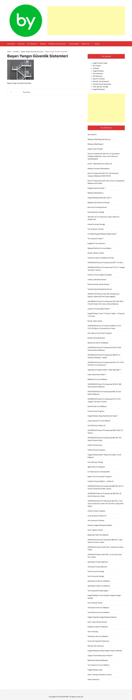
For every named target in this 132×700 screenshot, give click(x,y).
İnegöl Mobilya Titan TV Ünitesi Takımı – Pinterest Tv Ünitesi (106, 314)
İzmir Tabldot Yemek (95, 530)
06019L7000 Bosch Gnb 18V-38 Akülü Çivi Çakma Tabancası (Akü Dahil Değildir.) (103, 295)
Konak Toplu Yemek (95, 321)
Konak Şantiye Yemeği (96, 212)
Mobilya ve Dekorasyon (57, 44)
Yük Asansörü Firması (96, 229)
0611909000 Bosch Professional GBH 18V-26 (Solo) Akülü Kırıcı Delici (104, 494)
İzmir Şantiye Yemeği (100, 87)
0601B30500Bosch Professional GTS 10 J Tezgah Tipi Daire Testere (106, 268)
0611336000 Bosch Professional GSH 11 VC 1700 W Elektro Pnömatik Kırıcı (106, 363)
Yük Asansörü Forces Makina (98, 665)
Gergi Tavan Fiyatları (95, 149)
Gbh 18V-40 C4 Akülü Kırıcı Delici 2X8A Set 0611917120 (103, 218)
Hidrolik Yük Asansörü (101, 81)
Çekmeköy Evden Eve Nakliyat (99, 581)
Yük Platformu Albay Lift (97, 425)
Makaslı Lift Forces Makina (97, 379)
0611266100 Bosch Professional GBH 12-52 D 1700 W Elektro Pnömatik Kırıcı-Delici (104, 327)
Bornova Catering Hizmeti (97, 207)
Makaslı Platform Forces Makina (99, 248)
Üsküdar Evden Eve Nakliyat (98, 636)
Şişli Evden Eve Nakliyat (96, 467)
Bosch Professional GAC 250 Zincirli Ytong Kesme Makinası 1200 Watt (106, 182)
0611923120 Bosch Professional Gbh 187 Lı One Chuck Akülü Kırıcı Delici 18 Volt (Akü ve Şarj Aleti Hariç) (105, 503)
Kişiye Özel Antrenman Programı (99, 476)
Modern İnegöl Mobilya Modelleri (100, 525)
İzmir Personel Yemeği (96, 571)
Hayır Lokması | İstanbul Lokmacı (100, 674)
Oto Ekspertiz (32, 44)
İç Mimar (96, 68)
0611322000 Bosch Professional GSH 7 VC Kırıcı (105, 262)
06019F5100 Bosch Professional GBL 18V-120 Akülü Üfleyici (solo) (104, 439)
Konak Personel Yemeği (96, 224)
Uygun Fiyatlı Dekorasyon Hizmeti (100, 655)
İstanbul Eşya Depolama (102, 84)
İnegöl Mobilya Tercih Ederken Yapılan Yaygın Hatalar (104, 596)
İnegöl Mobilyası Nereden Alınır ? (100, 198)
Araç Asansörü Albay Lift (97, 516)
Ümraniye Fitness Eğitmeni (97, 567)
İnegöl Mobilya (98, 71)
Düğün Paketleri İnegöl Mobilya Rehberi (102, 617)
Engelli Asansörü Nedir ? (97, 188)
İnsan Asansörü (93, 679)
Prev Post (26, 92)
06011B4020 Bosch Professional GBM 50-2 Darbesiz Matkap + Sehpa (104, 356)
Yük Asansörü (98, 73)
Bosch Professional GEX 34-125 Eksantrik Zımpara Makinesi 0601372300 (103, 174)
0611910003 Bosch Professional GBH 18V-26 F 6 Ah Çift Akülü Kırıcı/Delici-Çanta (105, 487)
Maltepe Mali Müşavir (95, 144)
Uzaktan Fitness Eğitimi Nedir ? (99, 309)
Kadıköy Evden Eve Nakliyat (98, 627)
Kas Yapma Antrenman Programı (100, 333)
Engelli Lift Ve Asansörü (96, 243)
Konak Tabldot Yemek (96, 253)
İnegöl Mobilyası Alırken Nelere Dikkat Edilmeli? (105, 651)
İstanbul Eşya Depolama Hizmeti (100, 289)
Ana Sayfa (11, 44)
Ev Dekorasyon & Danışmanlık (99, 472)
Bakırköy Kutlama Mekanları (98, 660)
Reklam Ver (85, 44)
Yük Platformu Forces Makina (98, 612)
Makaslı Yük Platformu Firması (99, 202)
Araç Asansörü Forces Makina (99, 421)
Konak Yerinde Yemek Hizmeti (98, 284)
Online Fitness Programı (96, 450)
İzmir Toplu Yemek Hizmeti (97, 622)
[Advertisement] (86, 20)
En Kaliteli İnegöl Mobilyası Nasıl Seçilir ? (102, 234)
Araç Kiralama (74, 44)
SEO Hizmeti (92, 134)
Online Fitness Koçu (95, 445)
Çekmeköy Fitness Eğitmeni (98, 562)
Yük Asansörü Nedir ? (96, 239)
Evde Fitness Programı (96, 411)
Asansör (43, 44)
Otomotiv (21, 44)
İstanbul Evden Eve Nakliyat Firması (101, 258)
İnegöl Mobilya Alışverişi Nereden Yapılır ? (103, 416)
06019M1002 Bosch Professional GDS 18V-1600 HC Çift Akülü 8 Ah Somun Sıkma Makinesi (105, 302)
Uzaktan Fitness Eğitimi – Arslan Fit (101, 481)
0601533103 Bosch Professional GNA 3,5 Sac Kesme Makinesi (104, 392)
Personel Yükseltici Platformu (98, 641)
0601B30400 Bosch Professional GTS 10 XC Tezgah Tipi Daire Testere (104, 400)
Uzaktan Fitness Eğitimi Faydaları (100, 275)
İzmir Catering (93, 631)
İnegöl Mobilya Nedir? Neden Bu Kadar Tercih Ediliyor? (104, 456)
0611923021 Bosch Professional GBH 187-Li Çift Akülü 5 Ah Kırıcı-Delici (105, 541)
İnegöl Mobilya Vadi (95, 670)
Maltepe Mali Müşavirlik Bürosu (99, 139)
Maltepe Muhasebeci (95, 193)
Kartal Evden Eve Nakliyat (97, 406)
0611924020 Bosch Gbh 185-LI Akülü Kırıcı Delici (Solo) (105, 548)
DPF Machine (97, 76)
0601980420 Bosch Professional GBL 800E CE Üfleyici (105, 431)
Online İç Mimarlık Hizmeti (97, 280)
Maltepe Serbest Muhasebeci (99, 168)
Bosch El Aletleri (99, 79)
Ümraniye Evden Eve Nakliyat (98, 608)
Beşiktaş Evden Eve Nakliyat (98, 535)
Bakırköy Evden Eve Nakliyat (98, 343)
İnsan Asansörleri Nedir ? (97, 374)
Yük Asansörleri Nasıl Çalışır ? (98, 591)
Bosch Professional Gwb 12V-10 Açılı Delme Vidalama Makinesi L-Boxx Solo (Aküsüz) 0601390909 (104, 156)
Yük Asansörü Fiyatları (96, 520)
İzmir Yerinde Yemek (95, 603)
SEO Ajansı (97, 66)
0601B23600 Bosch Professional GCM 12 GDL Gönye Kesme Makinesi (105, 385)
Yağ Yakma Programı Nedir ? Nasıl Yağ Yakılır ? (104, 370)
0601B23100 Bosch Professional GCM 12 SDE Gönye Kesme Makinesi (104, 348)
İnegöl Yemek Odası (100, 63)
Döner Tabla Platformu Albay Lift (100, 164)
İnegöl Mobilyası (99, 89)
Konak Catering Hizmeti (96, 338)
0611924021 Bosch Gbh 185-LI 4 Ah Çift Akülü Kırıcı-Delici (105, 555)
